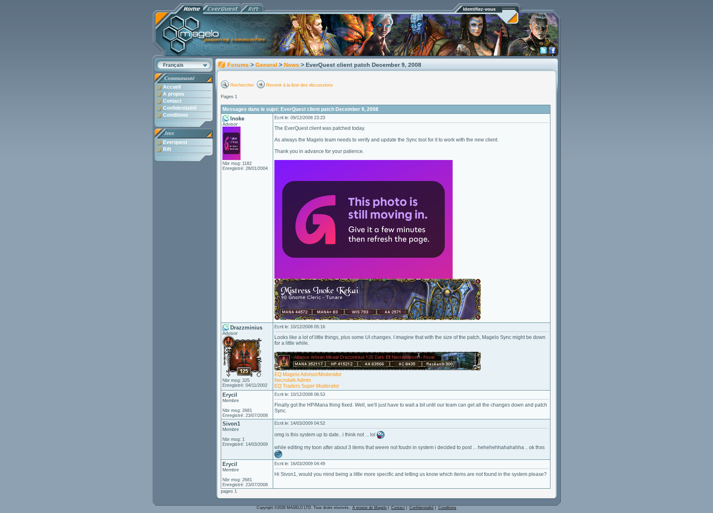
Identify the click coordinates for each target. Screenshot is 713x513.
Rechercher (242, 84)
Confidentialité (421, 508)
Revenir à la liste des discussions (299, 84)
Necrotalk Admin (292, 380)
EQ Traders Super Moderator (306, 386)
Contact (398, 508)
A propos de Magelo (369, 508)
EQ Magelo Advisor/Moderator (308, 374)
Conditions (447, 508)
